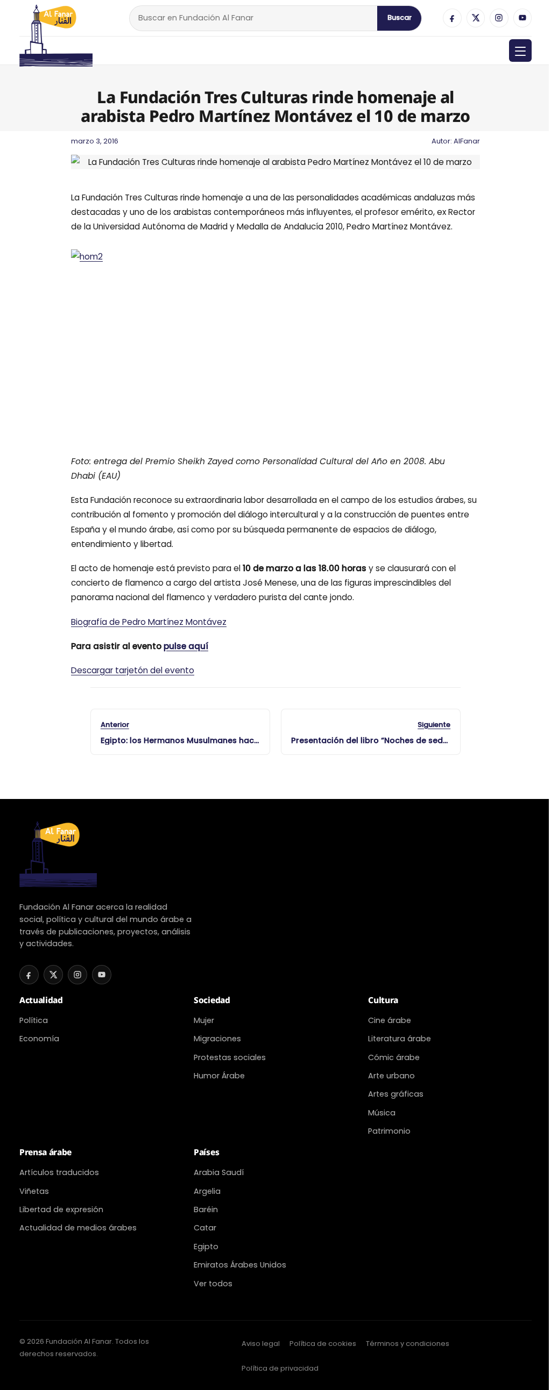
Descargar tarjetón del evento (132, 670)
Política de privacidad (280, 1368)
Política (33, 1020)
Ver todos (213, 1283)
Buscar (399, 17)
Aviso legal (261, 1343)
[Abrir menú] (520, 50)
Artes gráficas (395, 1094)
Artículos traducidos (59, 1172)
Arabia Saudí (219, 1172)
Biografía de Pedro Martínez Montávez (149, 622)
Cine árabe (389, 1020)
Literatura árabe (399, 1038)
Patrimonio (389, 1131)
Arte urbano (391, 1075)
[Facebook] (452, 18)
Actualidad (41, 1000)
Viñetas (34, 1191)
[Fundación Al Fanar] (56, 18)
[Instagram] (499, 18)
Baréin (206, 1209)
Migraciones (217, 1038)
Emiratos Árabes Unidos (240, 1264)
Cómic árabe (394, 1057)
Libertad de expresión (61, 1209)
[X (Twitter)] (476, 18)
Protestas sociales (230, 1057)
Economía (39, 1038)
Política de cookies (322, 1343)
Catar (205, 1227)
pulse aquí (186, 646)
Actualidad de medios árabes (78, 1227)
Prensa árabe (45, 1152)
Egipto (206, 1246)
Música (381, 1112)
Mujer (204, 1020)
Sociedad (212, 1000)
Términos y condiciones (407, 1343)
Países (206, 1152)
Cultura (383, 1000)
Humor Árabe (219, 1075)
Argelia (207, 1191)
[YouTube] (522, 18)
